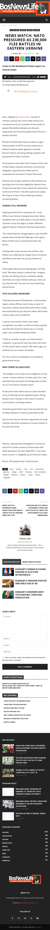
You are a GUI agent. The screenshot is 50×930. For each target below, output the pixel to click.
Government (39, 469)
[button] (4, 20)
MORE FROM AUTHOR (31, 562)
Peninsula (28, 472)
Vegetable (6, 477)
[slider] (43, 77)
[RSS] (18, 918)
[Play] (5, 77)
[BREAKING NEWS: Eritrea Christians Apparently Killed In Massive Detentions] (8, 804)
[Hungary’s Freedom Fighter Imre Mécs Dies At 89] (8, 583)
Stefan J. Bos (17, 53)
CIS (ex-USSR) (13, 26)
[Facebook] (6, 58)
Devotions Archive (11, 688)
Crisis (25, 469)
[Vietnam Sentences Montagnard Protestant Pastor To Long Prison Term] (8, 761)
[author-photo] (25, 535)
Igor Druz (6, 472)
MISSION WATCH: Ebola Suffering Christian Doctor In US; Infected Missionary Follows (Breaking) (37, 510)
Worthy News (9, 722)
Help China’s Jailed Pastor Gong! (17, 715)
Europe (23, 30)
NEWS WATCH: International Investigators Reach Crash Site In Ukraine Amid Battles (12, 510)
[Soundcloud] (25, 918)
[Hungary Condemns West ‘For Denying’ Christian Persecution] (8, 595)
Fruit (31, 469)
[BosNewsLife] (25, 8)
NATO (21, 472)
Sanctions (14, 475)
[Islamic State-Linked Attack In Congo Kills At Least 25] (8, 773)
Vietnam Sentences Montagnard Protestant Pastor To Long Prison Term (31, 760)
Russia (30, 30)
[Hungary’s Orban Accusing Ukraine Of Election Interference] (8, 572)
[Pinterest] (17, 58)
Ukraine (36, 30)
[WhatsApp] (22, 58)
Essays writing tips (12, 711)
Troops (30, 475)
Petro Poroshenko (40, 472)
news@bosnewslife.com (29, 903)
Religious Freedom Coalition (16, 718)
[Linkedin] (27, 58)
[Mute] (38, 77)
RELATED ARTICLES (12, 562)
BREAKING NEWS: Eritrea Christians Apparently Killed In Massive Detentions (31, 803)
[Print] (38, 58)
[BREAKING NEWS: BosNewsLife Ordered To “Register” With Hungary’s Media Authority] (8, 792)
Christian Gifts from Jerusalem (17, 701)
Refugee (6, 475)
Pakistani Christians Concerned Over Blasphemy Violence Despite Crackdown (31, 748)
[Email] (33, 58)
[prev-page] (3, 603)
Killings (14, 472)
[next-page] (7, 603)
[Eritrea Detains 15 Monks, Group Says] (8, 816)
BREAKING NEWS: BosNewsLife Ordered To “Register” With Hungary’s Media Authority (28, 791)
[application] (25, 77)
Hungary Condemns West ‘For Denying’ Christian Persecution (29, 595)
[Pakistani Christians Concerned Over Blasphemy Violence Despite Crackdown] (8, 748)
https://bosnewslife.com (25, 542)
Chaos (11, 469)
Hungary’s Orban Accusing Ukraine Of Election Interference (30, 572)
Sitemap (38, 927)
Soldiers (22, 475)
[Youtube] (37, 918)
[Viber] (43, 58)
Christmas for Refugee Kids (15, 704)
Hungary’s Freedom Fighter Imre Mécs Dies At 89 (31, 582)
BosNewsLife (22, 117)
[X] (11, 58)
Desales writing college (14, 708)
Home (4, 26)
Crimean (18, 469)
